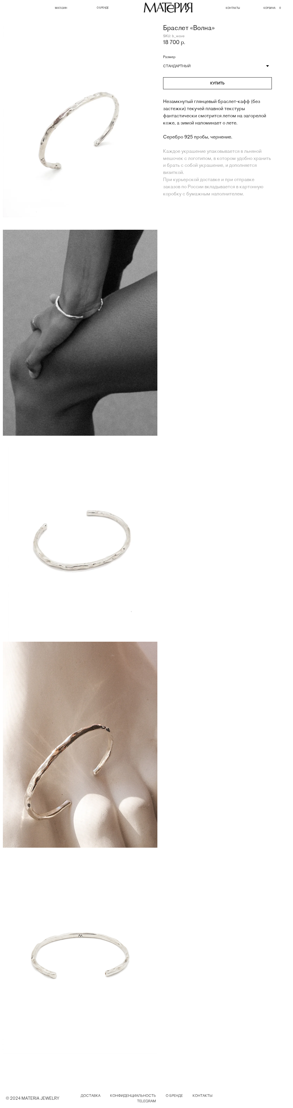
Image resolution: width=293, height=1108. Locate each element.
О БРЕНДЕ (103, 7)
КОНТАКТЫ (233, 8)
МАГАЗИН (61, 8)
